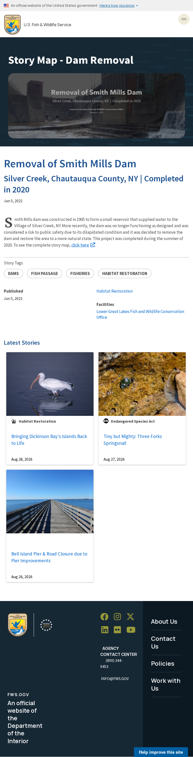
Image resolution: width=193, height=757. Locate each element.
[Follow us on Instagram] (119, 617)
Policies (162, 663)
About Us (164, 621)
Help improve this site (161, 752)
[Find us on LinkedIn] (106, 630)
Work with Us (165, 684)
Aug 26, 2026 (21, 576)
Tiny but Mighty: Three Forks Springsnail (133, 439)
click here (80, 245)
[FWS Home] (12, 25)
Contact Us (163, 642)
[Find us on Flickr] (119, 630)
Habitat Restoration (114, 291)
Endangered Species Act (133, 421)
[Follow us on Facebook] (106, 617)
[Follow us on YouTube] (132, 630)
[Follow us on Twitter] (132, 617)
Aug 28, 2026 (21, 459)
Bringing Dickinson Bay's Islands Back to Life (49, 439)
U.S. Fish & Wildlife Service (47, 24)
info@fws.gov (115, 678)
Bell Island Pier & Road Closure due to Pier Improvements (49, 557)
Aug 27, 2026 (114, 459)
